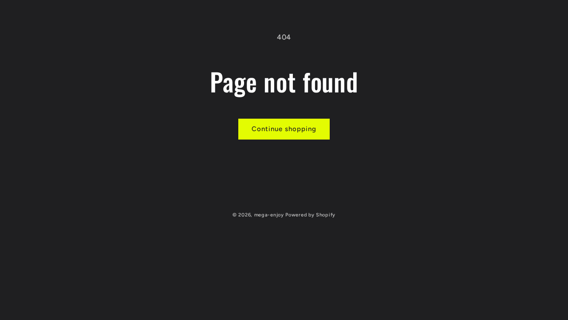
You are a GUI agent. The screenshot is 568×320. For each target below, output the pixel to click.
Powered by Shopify (310, 215)
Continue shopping (284, 129)
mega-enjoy (269, 215)
